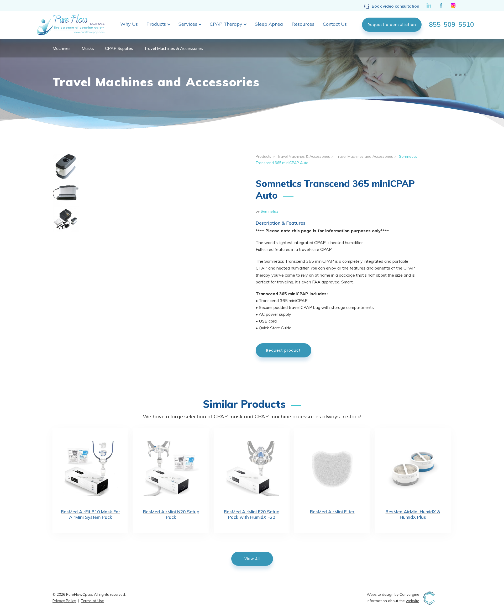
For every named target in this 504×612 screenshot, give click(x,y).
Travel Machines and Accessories (364, 156)
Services (187, 24)
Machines (61, 48)
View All (252, 558)
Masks (88, 48)
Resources (303, 24)
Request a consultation (392, 24)
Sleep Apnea (269, 24)
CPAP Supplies (119, 48)
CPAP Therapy (226, 24)
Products (156, 24)
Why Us (129, 24)
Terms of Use (92, 600)
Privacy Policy (64, 600)
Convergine (409, 594)
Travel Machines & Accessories (173, 48)
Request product (283, 350)
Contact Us (335, 24)
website (412, 600)
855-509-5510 (451, 24)
